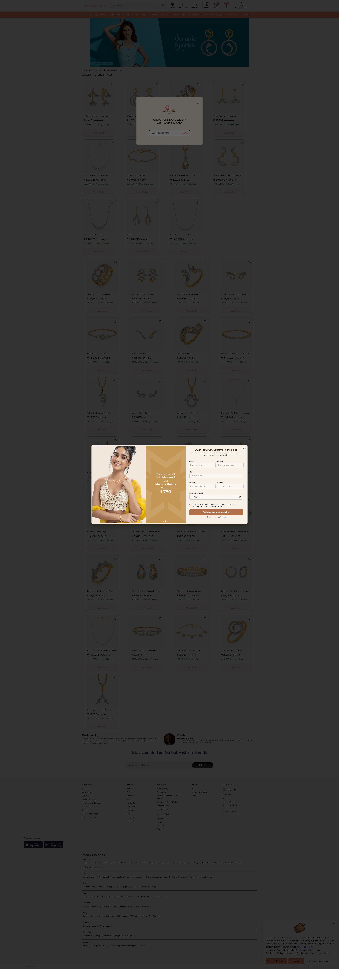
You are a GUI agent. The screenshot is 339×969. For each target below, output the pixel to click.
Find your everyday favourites (216, 512)
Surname (220, 461)
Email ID (220, 482)
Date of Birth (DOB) (196, 493)
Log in (224, 517)
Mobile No (192, 482)
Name (191, 461)
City (190, 472)
